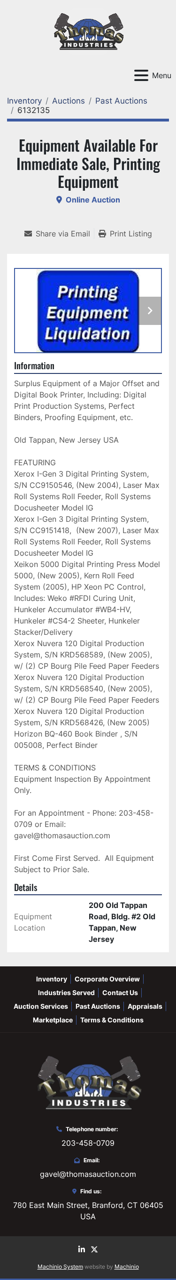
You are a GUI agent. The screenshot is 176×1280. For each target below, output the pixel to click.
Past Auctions (98, 1006)
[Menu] (141, 75)
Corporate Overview (107, 979)
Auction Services (41, 1006)
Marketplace (53, 1020)
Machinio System (60, 1266)
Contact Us (120, 992)
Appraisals (145, 1006)
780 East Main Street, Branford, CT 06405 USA (88, 1210)
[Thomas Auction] (87, 1081)
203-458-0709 (88, 1143)
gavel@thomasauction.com (88, 1174)
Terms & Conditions (112, 1020)
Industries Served (66, 992)
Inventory (51, 979)
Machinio (127, 1266)
